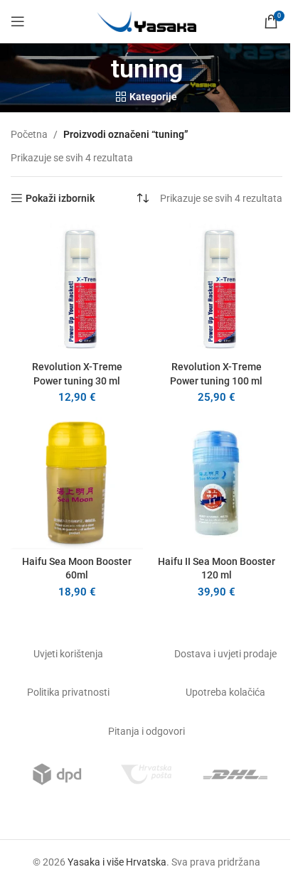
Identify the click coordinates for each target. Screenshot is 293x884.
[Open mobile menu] (18, 21)
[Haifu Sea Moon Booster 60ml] (77, 483)
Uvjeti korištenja (68, 653)
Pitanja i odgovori (146, 731)
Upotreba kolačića (225, 692)
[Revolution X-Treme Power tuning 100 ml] (216, 289)
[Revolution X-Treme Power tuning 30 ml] (77, 289)
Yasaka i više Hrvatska (117, 862)
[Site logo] (146, 20)
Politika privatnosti (68, 692)
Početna (29, 134)
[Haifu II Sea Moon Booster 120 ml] (216, 483)
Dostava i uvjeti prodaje (225, 653)
